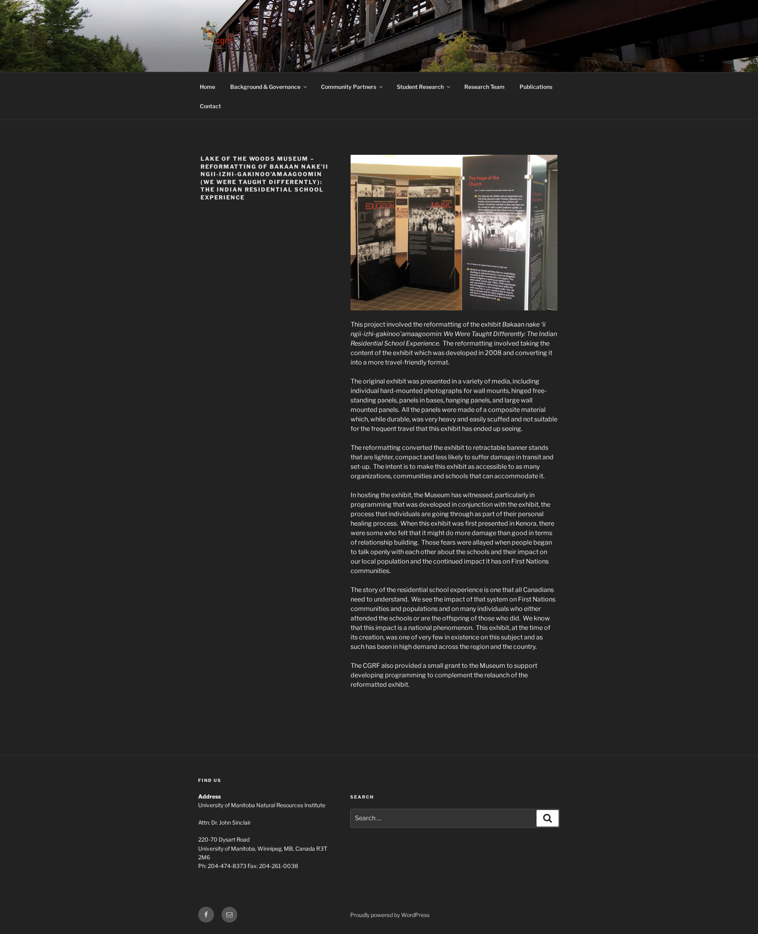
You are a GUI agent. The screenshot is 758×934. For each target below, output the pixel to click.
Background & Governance (265, 86)
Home (207, 86)
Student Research (420, 86)
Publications (536, 86)
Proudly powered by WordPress (390, 914)
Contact (210, 106)
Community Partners (348, 86)
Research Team (484, 86)
